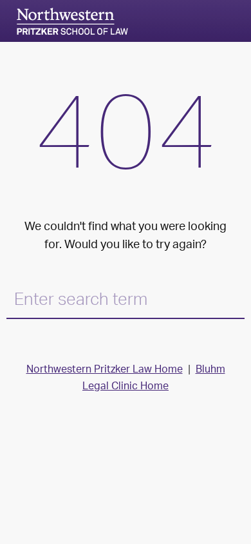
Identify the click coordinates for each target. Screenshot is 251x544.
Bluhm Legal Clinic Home (153, 379)
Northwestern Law (72, 21)
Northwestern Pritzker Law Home (104, 370)
